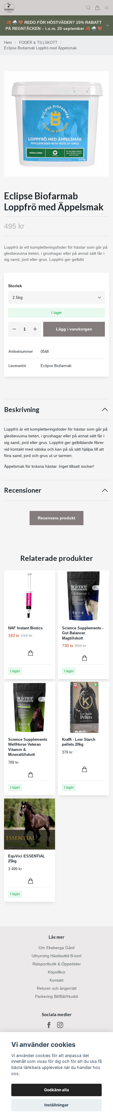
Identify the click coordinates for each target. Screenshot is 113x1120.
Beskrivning (21, 409)
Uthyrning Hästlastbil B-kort (56, 955)
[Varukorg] (97, 7)
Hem (8, 42)
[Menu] (106, 7)
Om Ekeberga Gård (56, 947)
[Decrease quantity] (14, 329)
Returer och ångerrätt (56, 988)
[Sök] (88, 7)
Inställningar (56, 1105)
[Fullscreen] (56, 123)
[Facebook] (49, 1025)
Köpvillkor (56, 972)
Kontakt (56, 980)
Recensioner (22, 490)
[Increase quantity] (35, 329)
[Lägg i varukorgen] (31, 653)
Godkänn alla (56, 1090)
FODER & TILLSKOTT (38, 42)
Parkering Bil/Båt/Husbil (56, 996)
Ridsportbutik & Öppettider (56, 964)
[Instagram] (60, 1025)
